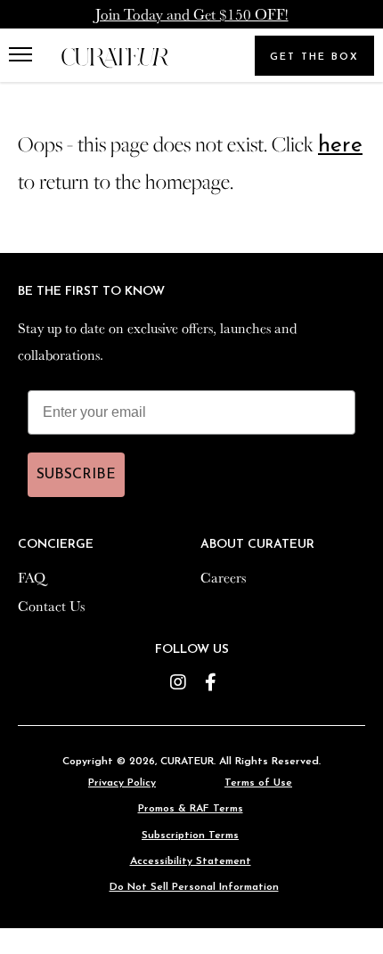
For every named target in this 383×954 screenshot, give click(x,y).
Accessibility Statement (190, 861)
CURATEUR (187, 761)
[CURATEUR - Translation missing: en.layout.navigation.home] (114, 58)
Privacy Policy (122, 783)
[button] (24, 55)
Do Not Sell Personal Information (194, 887)
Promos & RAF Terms (190, 808)
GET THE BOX (314, 57)
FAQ (31, 577)
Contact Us (51, 605)
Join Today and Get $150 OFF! (192, 14)
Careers (223, 577)
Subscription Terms (190, 835)
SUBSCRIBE (76, 475)
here (340, 146)
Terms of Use (258, 783)
